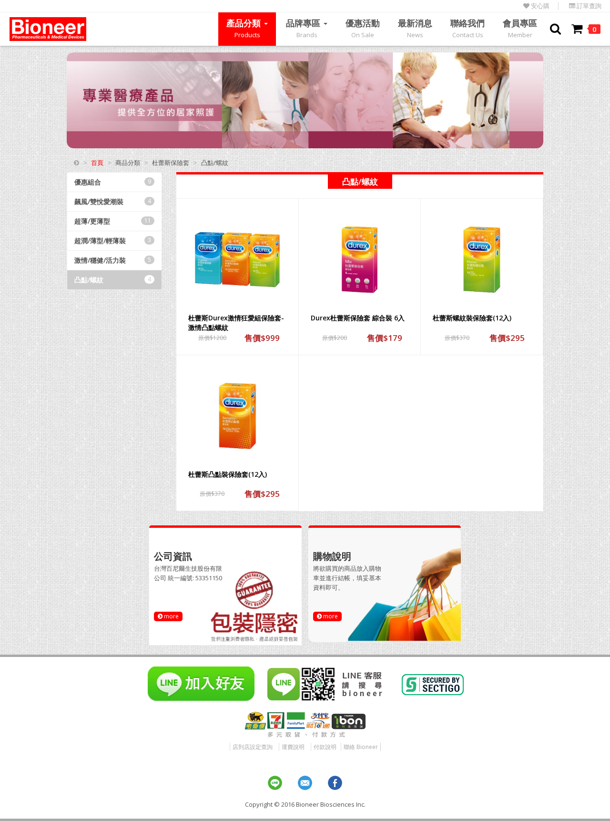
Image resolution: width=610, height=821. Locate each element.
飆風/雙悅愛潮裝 (112, 201)
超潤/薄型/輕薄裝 (112, 240)
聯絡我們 (467, 28)
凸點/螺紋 (112, 279)
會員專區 (520, 28)
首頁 (97, 162)
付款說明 (325, 747)
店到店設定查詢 (253, 747)
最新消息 (415, 28)
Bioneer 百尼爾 (48, 29)
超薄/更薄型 (112, 221)
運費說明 (293, 747)
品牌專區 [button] (304, 28)
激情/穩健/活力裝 (112, 260)
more (171, 616)
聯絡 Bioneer (361, 747)
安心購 (539, 6)
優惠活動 (363, 28)
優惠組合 (112, 181)
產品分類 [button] (244, 28)
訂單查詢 (588, 6)
